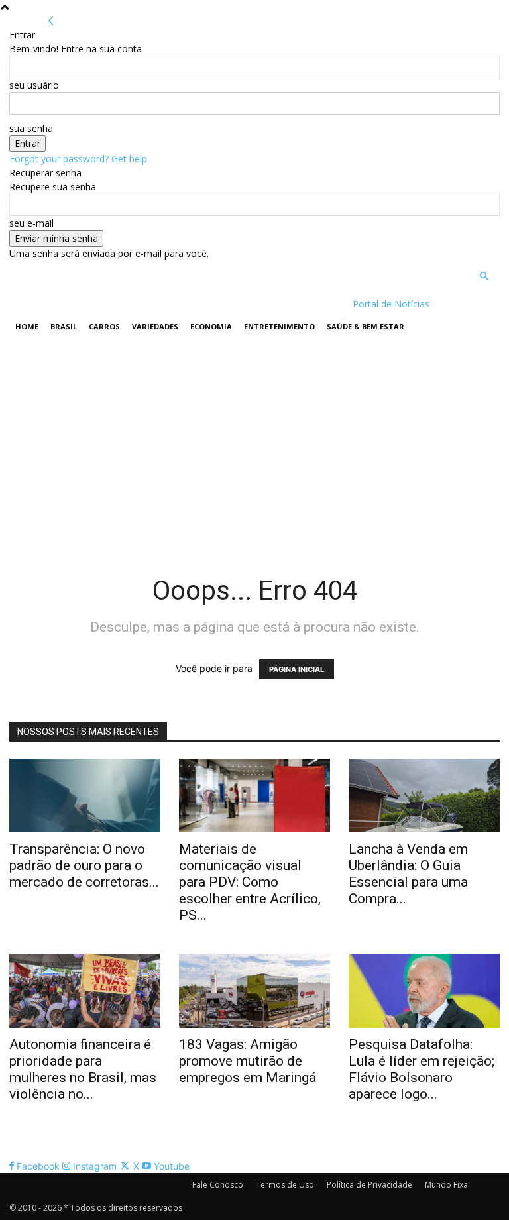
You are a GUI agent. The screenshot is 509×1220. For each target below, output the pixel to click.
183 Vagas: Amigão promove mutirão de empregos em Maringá (247, 1060)
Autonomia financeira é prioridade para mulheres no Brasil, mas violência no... (82, 1069)
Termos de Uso (285, 1184)
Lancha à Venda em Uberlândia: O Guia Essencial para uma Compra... (408, 874)
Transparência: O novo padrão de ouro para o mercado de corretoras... (84, 865)
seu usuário (34, 85)
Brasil (63, 326)
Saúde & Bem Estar (365, 326)
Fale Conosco (217, 1184)
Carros (104, 326)
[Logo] (95, 304)
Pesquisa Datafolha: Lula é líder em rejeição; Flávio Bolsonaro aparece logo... (421, 1069)
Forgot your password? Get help (78, 158)
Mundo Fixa (446, 1184)
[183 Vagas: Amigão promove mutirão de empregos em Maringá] (254, 991)
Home (26, 326)
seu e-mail (31, 223)
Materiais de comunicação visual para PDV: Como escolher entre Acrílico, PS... (250, 882)
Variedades (155, 326)
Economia (211, 326)
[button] (484, 276)
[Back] (51, 21)
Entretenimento (279, 326)
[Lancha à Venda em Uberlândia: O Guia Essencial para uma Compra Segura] (424, 796)
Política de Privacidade (369, 1184)
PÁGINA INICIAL (296, 669)
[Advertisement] (254, 442)
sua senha (31, 128)
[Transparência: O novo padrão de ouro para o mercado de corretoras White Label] (84, 796)
